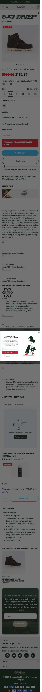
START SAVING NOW (10, 352)
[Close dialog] (39, 332)
